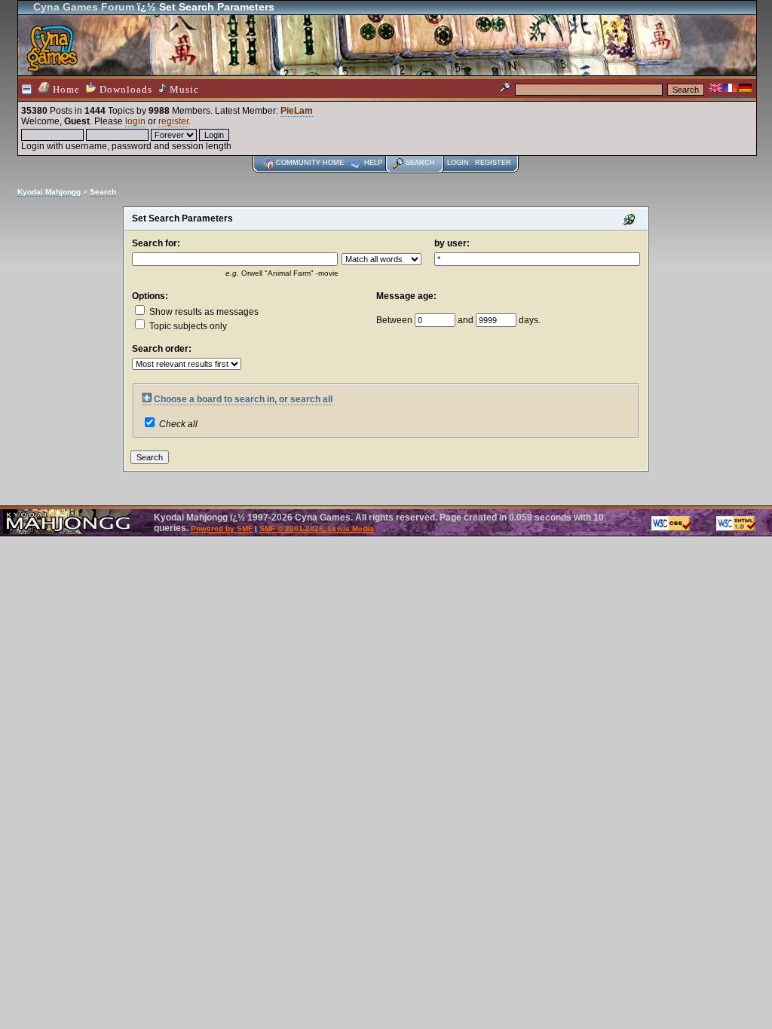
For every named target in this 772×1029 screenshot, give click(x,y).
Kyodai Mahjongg (49, 192)
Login (458, 162)
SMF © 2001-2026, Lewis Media (316, 528)
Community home (310, 162)
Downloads (124, 89)
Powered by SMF (222, 528)
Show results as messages (203, 312)
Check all (178, 424)
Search (420, 162)
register (173, 121)
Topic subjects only (187, 326)
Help (373, 162)
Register (493, 162)
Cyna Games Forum (83, 7)
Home (65, 89)
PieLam (296, 110)
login (135, 121)
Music (183, 89)
